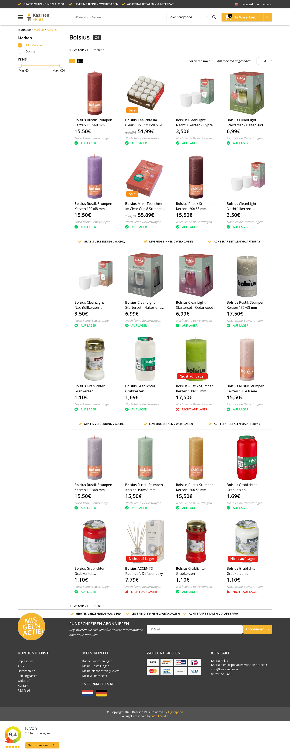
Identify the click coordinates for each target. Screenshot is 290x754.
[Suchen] (214, 17)
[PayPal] (180, 671)
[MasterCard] (153, 671)
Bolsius (52, 30)
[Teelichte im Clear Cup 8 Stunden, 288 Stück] (145, 93)
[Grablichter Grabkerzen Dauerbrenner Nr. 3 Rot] (94, 541)
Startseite (24, 30)
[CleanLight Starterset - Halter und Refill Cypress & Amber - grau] (145, 275)
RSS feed (24, 690)
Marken (39, 30)
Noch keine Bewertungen (92, 138)
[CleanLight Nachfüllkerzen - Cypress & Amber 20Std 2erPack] (196, 93)
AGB (21, 666)
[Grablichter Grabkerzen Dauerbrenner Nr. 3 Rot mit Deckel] (196, 541)
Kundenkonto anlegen (97, 661)
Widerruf (23, 681)
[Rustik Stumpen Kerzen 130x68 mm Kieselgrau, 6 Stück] (247, 275)
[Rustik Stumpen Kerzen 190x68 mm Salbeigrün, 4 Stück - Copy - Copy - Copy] (94, 176)
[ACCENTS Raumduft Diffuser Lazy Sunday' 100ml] (145, 541)
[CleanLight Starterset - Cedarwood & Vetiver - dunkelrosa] (196, 275)
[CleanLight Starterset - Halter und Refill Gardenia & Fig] (247, 93)
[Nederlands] (87, 695)
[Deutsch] (236, 4)
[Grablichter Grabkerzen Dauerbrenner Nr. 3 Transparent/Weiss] (247, 541)
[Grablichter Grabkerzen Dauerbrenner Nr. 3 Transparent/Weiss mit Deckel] (94, 359)
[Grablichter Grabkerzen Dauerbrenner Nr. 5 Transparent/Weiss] (145, 359)
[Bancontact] (166, 671)
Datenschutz (26, 671)
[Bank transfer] (153, 662)
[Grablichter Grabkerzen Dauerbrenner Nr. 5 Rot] (247, 457)
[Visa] (194, 671)
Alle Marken (34, 45)
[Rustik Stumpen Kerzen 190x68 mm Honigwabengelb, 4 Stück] (196, 457)
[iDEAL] (194, 662)
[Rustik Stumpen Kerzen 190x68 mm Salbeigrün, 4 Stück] (145, 457)
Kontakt (23, 686)
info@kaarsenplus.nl (224, 669)
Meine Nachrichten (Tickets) (101, 671)
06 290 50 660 (221, 674)
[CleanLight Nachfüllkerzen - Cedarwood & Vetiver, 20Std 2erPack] (94, 275)
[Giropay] (180, 662)
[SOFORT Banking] (166, 662)
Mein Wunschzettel (95, 676)
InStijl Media (159, 716)
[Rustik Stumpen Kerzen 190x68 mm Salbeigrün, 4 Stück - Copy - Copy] (247, 359)
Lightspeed (175, 712)
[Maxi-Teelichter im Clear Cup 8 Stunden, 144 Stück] (145, 176)
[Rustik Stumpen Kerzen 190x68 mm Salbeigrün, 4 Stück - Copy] (94, 93)
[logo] (48, 17)
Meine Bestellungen (95, 666)
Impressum (25, 661)
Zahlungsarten (27, 676)
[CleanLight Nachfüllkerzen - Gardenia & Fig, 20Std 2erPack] (247, 176)
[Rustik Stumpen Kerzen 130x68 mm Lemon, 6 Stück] (196, 359)
